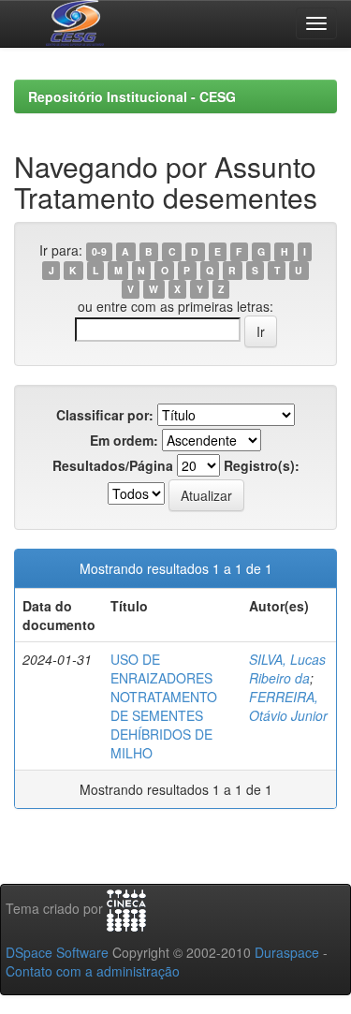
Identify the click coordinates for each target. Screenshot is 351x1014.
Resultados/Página (112, 465)
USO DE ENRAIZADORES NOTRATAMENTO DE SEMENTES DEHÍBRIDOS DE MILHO (163, 706)
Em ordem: (124, 440)
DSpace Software (57, 952)
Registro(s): (262, 465)
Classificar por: (105, 414)
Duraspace (287, 952)
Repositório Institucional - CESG (132, 96)
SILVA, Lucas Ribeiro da (287, 668)
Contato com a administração (93, 971)
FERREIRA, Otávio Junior (288, 706)
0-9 (99, 251)
